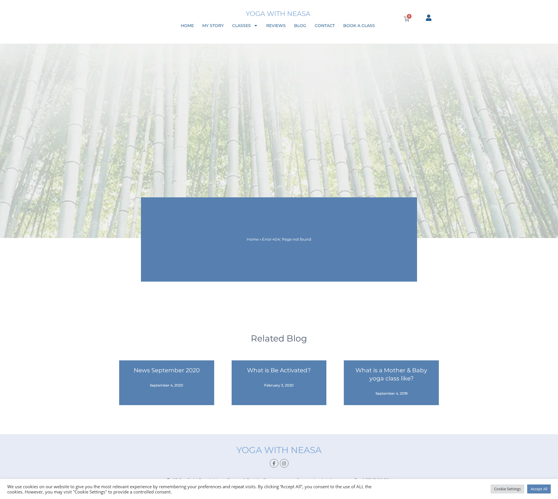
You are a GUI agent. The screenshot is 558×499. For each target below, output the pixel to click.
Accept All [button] (539, 488)
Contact (325, 25)
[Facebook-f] (274, 463)
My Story (213, 25)
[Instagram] (284, 463)
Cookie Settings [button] (507, 488)
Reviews (276, 25)
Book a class (359, 25)
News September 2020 (167, 370)
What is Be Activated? (279, 370)
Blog (300, 25)
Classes (241, 25)
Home (187, 25)
